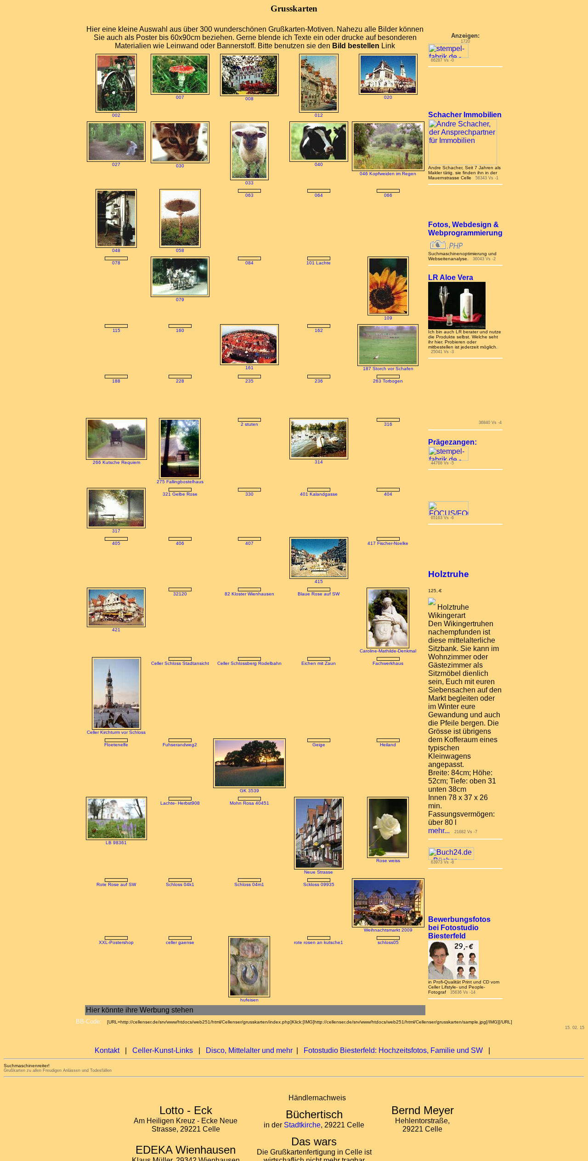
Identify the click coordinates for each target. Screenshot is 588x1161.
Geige (325, 755)
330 (256, 504)
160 (180, 330)
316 (395, 434)
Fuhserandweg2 (180, 755)
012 (326, 115)
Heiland (395, 755)
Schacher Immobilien (472, 121)
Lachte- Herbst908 (180, 814)
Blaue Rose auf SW (325, 604)
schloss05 (395, 953)
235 (256, 380)
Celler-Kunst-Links (162, 1062)
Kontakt (107, 1062)
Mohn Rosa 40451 (256, 857)
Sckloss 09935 (325, 895)
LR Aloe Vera (457, 283)
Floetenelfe (109, 755)
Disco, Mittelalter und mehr (249, 1062)
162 (326, 330)
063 (256, 195)
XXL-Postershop (109, 953)
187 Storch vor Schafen (395, 368)
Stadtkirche (302, 1136)
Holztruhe (455, 580)
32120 (180, 604)
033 (256, 182)
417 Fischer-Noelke (394, 554)
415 (326, 592)
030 (180, 165)
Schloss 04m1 (256, 895)
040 (326, 164)
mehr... (446, 837)
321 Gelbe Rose (180, 504)
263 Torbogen (395, 380)
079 (180, 299)
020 (395, 97)
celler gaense (180, 992)
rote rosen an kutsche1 (325, 953)
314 (326, 472)
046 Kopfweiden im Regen (395, 173)
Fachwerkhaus (394, 674)
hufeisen (256, 1011)
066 (395, 195)
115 (109, 367)
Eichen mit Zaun (325, 674)
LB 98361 (109, 853)
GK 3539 (256, 801)
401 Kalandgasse (326, 504)
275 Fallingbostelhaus (180, 491)
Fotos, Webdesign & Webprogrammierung (472, 235)
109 (395, 317)
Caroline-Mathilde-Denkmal (395, 661)
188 (109, 380)
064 (326, 195)
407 (256, 554)
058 (180, 250)
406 (180, 554)
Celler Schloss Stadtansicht (180, 674)
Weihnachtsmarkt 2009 (395, 941)
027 (109, 164)
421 (109, 640)
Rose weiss (395, 871)
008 (256, 98)
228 (180, 421)
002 (109, 115)
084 (256, 262)
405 (109, 554)
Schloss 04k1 (180, 941)
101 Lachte (325, 262)
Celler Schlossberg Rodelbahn (256, 674)
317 (109, 540)
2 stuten (256, 434)
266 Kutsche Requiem (109, 472)
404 (395, 541)
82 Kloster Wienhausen (256, 643)
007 (180, 97)
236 (326, 380)
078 (109, 299)
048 (109, 250)
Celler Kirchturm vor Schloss (109, 743)
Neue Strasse (325, 883)
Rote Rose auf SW (109, 934)
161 (256, 367)
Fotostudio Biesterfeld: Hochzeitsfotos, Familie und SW (393, 1062)
